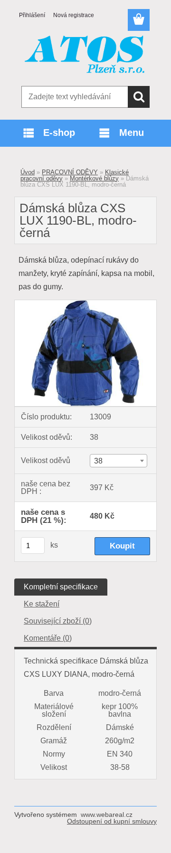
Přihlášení (32, 15)
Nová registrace (73, 15)
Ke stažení (41, 604)
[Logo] (85, 55)
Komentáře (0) (48, 638)
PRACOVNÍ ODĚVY (70, 172)
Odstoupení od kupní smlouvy (112, 821)
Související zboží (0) (58, 621)
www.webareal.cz (107, 814)
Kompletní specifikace (61, 587)
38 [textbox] (98, 461)
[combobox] (118, 460)
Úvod (27, 172)
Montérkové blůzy (94, 178)
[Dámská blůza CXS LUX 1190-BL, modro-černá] (85, 304)
